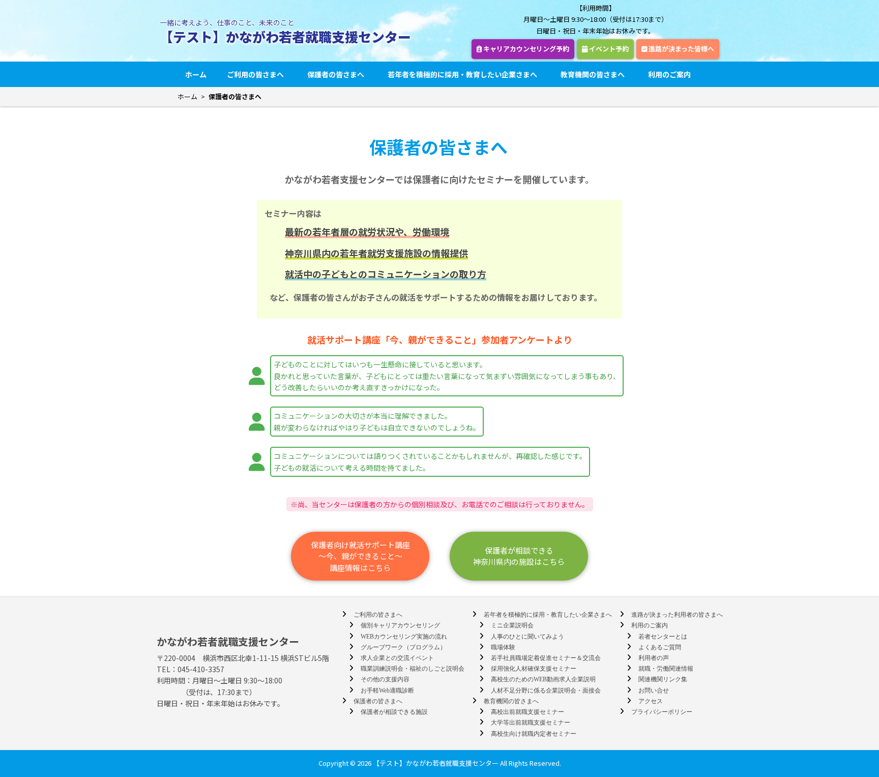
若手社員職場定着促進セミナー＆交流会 (546, 657)
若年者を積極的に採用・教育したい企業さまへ (462, 74)
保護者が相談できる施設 (394, 711)
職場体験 (503, 647)
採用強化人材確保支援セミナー (533, 668)
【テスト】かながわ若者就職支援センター (285, 36)
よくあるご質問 (659, 647)
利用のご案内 (669, 74)
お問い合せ (653, 690)
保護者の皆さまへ (335, 74)
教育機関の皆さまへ (593, 74)
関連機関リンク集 (662, 679)
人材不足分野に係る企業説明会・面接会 (546, 690)
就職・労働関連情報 (665, 668)
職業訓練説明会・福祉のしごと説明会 (412, 668)
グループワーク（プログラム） (403, 647)
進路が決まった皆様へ (680, 48)
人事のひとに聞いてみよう (527, 636)
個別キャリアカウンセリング (400, 625)
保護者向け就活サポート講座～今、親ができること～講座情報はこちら (360, 556)
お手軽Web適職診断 (387, 690)
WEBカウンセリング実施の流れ (404, 636)
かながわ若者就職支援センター (228, 641)
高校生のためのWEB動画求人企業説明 (543, 679)
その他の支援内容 (385, 679)
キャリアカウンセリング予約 (525, 48)
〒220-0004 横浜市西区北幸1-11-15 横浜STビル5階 (243, 658)
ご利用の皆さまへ (255, 74)
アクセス (650, 701)
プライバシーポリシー (661, 711)
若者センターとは (662, 636)
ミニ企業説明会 (512, 625)
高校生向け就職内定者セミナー (533, 733)
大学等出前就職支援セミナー (530, 722)
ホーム (196, 74)
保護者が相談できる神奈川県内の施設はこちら (519, 556)
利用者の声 (653, 657)
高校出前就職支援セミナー (527, 711)
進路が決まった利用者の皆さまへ (677, 614)
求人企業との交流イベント (397, 657)
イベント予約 (608, 48)
